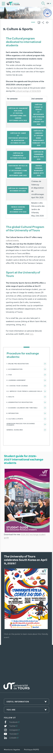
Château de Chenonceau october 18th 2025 (18, 155)
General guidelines (15, 430)
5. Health (10, 397)
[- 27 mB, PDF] (27, 500)
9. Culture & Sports (15, 419)
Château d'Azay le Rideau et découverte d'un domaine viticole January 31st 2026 (38, 114)
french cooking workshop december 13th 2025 (18, 209)
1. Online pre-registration (18, 363)
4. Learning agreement (16, 380)
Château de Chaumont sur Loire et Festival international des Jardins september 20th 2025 (18, 114)
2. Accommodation (14, 369)
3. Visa (9, 374)
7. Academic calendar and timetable (22, 408)
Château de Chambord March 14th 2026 (39, 155)
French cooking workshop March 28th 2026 (39, 170)
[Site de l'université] (15, 688)
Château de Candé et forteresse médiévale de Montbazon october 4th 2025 (18, 138)
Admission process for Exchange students (21, 424)
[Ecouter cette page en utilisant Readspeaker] (47, 23)
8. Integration (12, 413)
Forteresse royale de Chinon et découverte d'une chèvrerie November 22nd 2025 (18, 170)
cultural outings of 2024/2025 (28, 91)
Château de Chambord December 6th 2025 (17, 190)
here (31, 334)
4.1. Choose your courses (17, 385)
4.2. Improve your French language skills (24, 391)
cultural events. (12, 240)
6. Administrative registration (20, 402)
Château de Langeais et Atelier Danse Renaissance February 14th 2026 (38, 138)
